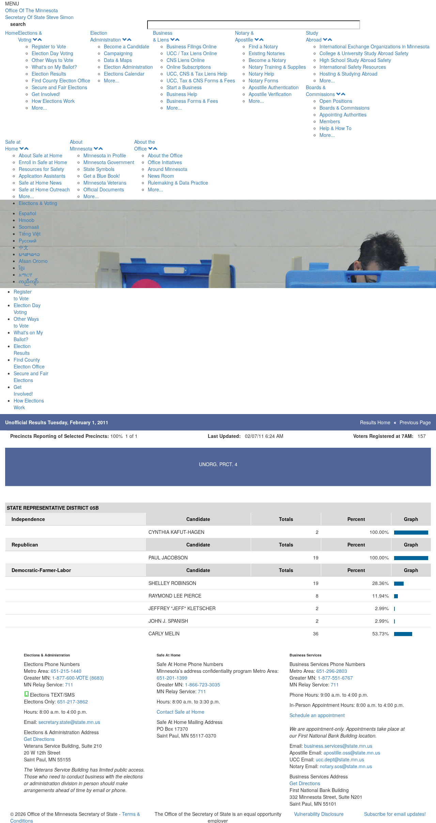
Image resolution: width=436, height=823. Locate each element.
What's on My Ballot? (54, 66)
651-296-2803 (331, 670)
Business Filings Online (192, 46)
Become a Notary (267, 60)
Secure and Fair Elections (59, 87)
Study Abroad (314, 36)
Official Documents (103, 189)
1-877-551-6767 (335, 677)
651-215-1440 (66, 670)
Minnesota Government (108, 162)
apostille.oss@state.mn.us (351, 752)
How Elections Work (53, 100)
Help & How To (336, 128)
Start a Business (184, 87)
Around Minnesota (167, 168)
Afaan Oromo (33, 260)
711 (69, 684)
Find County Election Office (61, 80)
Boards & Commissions (320, 90)
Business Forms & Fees (192, 100)
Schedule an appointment (317, 715)
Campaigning (118, 53)
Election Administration (105, 36)
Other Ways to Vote (52, 60)
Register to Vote (49, 46)
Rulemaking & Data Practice (178, 182)
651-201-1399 (172, 677)
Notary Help (261, 73)
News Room (161, 175)
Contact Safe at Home (180, 711)
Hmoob (26, 220)
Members (330, 121)
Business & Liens (162, 36)
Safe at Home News (40, 182)
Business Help (182, 94)
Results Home (375, 422)
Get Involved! (46, 94)
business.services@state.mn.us (337, 745)
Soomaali (29, 226)
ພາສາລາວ (29, 254)
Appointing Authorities (343, 114)
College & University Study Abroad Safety (364, 53)
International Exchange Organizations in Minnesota (375, 46)
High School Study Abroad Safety (355, 60)
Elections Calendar (124, 73)
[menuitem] (54, 70)
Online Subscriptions (189, 66)
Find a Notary (263, 46)
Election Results (49, 73)
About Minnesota (81, 145)
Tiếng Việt (30, 233)
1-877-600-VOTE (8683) (78, 677)
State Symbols (98, 168)
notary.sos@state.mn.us (345, 766)
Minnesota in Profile (104, 155)
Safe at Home (12, 145)
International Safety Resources (353, 66)
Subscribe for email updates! (395, 813)
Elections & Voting (30, 36)
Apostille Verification (270, 94)
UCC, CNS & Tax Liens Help (197, 73)
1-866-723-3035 (202, 684)
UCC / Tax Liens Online (192, 53)
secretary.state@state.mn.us (68, 721)
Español (27, 213)
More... (39, 107)
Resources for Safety (41, 168)
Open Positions (336, 100)
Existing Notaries (267, 53)
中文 (23, 247)
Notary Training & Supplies (277, 66)
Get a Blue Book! (101, 175)
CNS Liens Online (186, 60)
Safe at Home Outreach (44, 189)
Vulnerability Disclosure (319, 813)
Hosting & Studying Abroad (348, 73)
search (18, 23)
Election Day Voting (52, 53)
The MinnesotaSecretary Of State (39, 13)
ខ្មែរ (22, 267)
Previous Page (415, 422)
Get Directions (39, 738)
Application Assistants (42, 175)
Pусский (27, 240)
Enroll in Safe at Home (43, 162)
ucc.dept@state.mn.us (339, 759)
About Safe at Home (40, 155)
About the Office (144, 145)
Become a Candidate (126, 46)
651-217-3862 (72, 701)
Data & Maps (118, 60)
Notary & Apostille (244, 36)
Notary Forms (263, 80)
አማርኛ (25, 274)
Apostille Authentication (274, 87)
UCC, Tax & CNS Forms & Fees (201, 80)
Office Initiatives (165, 162)
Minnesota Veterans (104, 182)
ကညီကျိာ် (28, 281)
